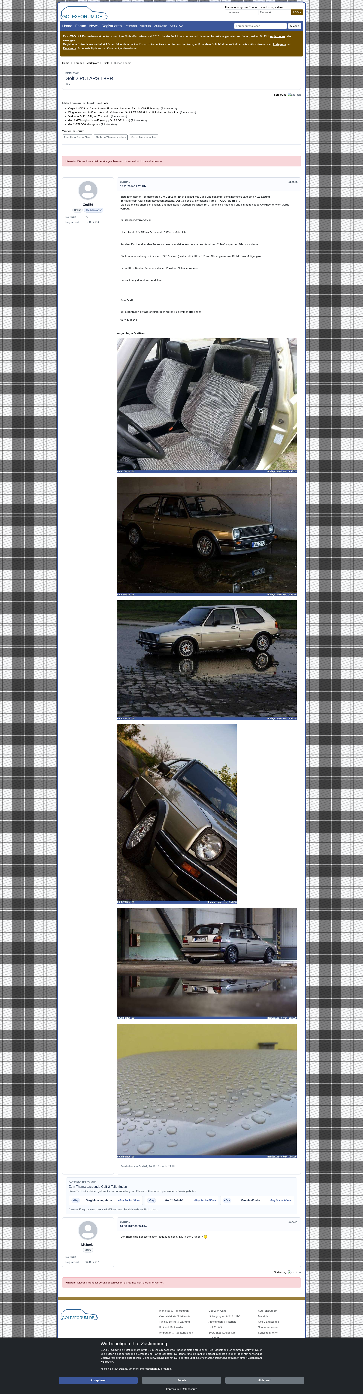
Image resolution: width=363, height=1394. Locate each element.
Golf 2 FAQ (176, 25)
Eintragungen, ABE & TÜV (224, 1316)
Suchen (294, 25)
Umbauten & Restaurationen (176, 1332)
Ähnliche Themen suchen (110, 137)
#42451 (293, 1222)
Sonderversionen (268, 1327)
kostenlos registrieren (271, 7)
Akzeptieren (98, 1380)
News (94, 26)
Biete (106, 62)
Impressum (173, 1388)
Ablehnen (264, 1380)
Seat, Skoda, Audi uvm (222, 1332)
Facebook (69, 48)
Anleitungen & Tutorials (222, 1321)
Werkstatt (131, 25)
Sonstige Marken (268, 1332)
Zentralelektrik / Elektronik (174, 1316)
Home (67, 26)
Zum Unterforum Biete (77, 137)
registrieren (277, 36)
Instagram (279, 44)
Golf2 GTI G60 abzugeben (84, 124)
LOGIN (297, 12)
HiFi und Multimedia (171, 1327)
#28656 (293, 182)
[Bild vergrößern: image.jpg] (207, 405)
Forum (80, 26)
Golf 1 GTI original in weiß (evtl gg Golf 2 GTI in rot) (99, 120)
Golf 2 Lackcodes (268, 1321)
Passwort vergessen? (238, 7)
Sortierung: (280, 94)
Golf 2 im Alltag (217, 1310)
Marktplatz (145, 25)
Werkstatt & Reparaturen (174, 1310)
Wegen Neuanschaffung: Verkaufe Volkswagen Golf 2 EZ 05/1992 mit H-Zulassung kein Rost (123, 112)
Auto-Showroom (267, 1310)
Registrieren (112, 26)
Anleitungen (160, 25)
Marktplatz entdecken (144, 137)
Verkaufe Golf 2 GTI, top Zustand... (89, 116)
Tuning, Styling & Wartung (174, 1321)
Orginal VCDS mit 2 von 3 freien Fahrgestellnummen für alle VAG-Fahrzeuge (114, 108)
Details (181, 1380)
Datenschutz (189, 1388)
